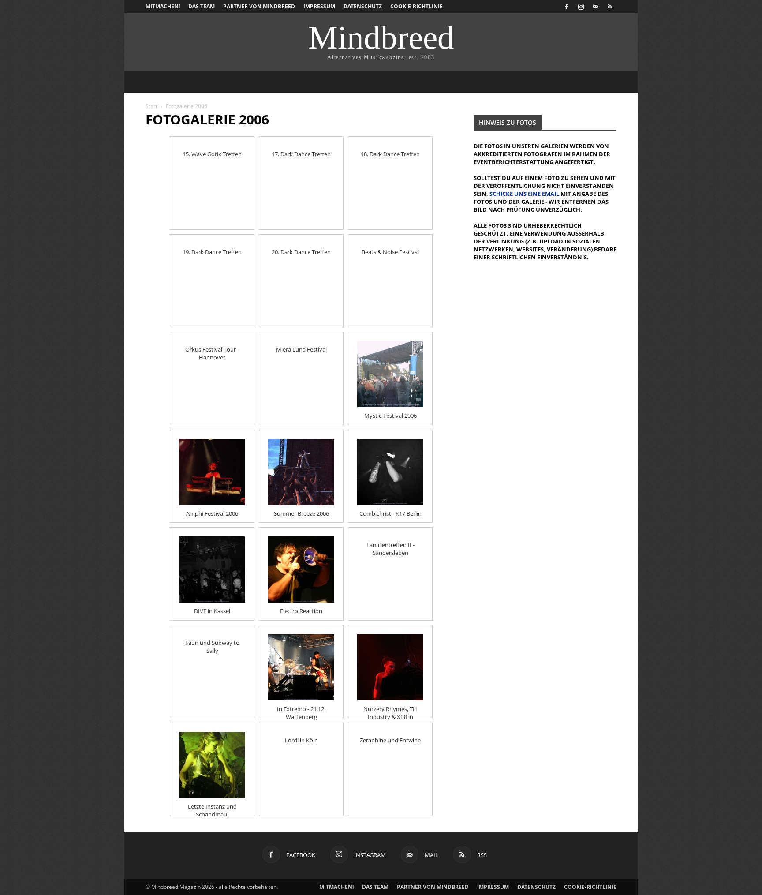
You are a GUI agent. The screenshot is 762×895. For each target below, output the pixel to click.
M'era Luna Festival (301, 349)
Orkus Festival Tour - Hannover (212, 349)
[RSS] (609, 6)
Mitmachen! (163, 6)
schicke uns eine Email (524, 194)
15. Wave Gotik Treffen (212, 154)
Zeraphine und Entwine (390, 740)
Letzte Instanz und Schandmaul (212, 806)
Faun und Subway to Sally (212, 643)
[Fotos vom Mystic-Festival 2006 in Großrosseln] (390, 374)
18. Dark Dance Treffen (390, 154)
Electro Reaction (301, 611)
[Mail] (595, 6)
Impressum (319, 6)
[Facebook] (566, 6)
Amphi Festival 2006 (212, 513)
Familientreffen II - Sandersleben (390, 545)
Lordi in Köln (301, 740)
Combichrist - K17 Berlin (390, 513)
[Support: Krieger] (301, 667)
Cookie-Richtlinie (416, 6)
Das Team (201, 6)
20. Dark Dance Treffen (301, 252)
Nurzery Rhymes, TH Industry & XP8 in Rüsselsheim (390, 709)
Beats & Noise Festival (390, 252)
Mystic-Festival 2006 (390, 415)
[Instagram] (580, 6)
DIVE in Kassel (212, 611)
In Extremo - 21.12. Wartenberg (301, 709)
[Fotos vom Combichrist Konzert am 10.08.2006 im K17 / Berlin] (390, 472)
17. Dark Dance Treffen (301, 154)
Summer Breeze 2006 (301, 513)
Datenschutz (363, 6)
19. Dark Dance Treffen (212, 252)
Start (151, 106)
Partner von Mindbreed (259, 6)
